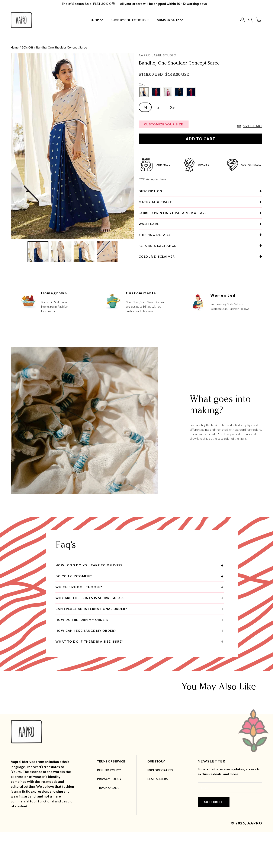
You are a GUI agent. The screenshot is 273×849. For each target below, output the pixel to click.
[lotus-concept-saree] (167, 92)
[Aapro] (21, 20)
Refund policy (109, 770)
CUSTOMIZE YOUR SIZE (163, 124)
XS (172, 107)
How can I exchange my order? (85, 630)
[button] (250, 20)
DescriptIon (150, 191)
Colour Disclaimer (157, 256)
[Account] (242, 19)
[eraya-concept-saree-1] (155, 92)
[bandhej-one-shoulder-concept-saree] (144, 92)
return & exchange (157, 245)
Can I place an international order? (91, 609)
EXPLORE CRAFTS (160, 770)
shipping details (154, 234)
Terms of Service (111, 761)
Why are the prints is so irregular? (90, 598)
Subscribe (213, 801)
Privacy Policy (109, 779)
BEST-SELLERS (157, 779)
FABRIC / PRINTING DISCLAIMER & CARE (173, 213)
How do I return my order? (82, 619)
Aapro (254, 823)
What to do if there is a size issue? (89, 641)
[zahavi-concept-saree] (179, 92)
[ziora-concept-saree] (191, 92)
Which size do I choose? (78, 587)
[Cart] (259, 19)
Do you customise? (73, 576)
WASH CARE (149, 224)
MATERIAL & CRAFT (155, 202)
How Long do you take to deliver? (89, 565)
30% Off (27, 47)
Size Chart (252, 126)
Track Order (108, 787)
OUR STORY (156, 761)
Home (15, 47)
